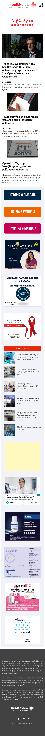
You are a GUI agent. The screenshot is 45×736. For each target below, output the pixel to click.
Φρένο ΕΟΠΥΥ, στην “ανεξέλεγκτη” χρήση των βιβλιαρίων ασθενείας (17, 166)
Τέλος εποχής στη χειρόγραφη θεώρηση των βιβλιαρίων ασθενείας (20, 120)
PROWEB (31, 723)
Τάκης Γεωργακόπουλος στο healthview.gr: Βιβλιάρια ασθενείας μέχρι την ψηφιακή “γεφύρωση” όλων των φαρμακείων (19, 70)
